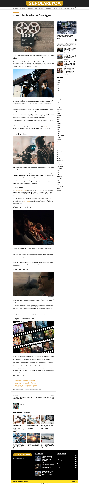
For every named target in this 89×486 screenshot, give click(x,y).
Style (58, 174)
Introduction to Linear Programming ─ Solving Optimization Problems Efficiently (18, 446)
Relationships (60, 166)
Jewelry (58, 141)
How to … (59, 137)
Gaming (58, 127)
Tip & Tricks (48, 8)
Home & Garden (60, 135)
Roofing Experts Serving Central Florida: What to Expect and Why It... (70, 56)
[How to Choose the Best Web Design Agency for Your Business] (47, 419)
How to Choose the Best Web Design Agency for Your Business (47, 427)
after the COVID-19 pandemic (40, 64)
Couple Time (59, 100)
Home (13, 10)
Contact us (74, 481)
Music (58, 156)
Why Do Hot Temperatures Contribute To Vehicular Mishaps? (22, 397)
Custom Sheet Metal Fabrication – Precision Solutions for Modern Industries (65, 36)
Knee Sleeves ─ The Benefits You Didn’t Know (45, 397)
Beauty (58, 86)
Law (58, 143)
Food (58, 119)
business (19, 389)
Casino (55, 8)
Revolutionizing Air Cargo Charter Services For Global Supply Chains (47, 445)
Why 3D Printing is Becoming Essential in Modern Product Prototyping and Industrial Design (19, 428)
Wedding (59, 190)
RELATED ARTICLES (17, 412)
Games (58, 125)
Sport (58, 172)
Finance (58, 117)
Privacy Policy (49, 483)
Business (15, 8)
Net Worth (59, 158)
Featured (59, 115)
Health (60, 8)
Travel (58, 182)
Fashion (58, 113)
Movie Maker (36, 389)
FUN (58, 121)
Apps (58, 84)
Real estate (59, 164)
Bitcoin (58, 88)
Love (58, 147)
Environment (59, 109)
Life (58, 145)
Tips (18, 12)
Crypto (58, 102)
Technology (30, 8)
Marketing (59, 151)
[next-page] (53, 412)
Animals (58, 80)
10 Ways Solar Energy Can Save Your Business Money (33, 444)
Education (22, 8)
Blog (72, 8)
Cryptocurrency (39, 8)
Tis (39, 389)
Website (59, 188)
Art (16, 389)
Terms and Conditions (41, 483)
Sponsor (59, 170)
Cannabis (59, 94)
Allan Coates (16, 17)
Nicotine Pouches (61, 160)
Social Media (59, 168)
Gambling (66, 8)
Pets (58, 162)
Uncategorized (60, 186)
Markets (59, 153)
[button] (75, 8)
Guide (58, 129)
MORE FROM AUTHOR (26, 412)
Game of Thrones (26, 201)
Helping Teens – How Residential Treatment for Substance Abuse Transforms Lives (69, 70)
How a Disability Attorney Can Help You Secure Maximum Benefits (70, 49)
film (23, 389)
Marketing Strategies (29, 389)
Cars (58, 96)
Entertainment (60, 107)
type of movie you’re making (21, 190)
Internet (59, 139)
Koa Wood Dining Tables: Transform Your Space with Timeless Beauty (70, 63)
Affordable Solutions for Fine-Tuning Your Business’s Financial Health (33, 427)
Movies (58, 155)
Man (58, 149)
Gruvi (45, 126)
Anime (58, 82)
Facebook (59, 111)
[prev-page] (52, 412)
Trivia (58, 184)
